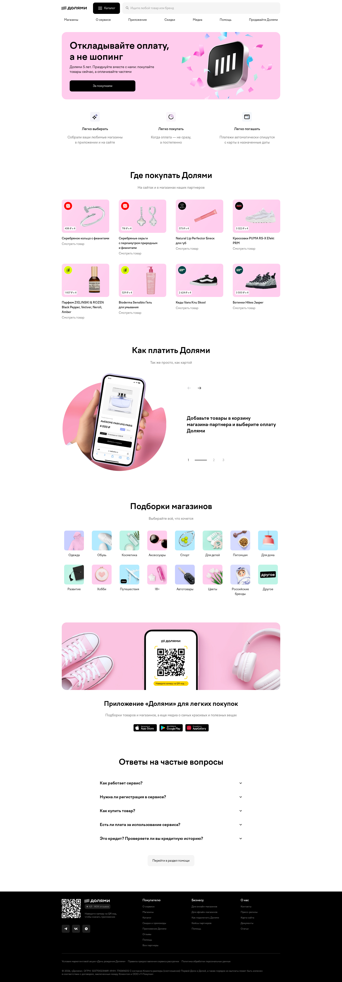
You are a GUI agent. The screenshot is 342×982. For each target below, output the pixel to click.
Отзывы (146, 934)
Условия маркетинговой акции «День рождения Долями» (93, 961)
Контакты (246, 906)
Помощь (225, 20)
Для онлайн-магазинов (204, 906)
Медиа (197, 20)
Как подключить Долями (205, 917)
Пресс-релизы (249, 912)
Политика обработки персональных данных (206, 961)
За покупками (102, 86)
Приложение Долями (154, 928)
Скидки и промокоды (154, 923)
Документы (247, 923)
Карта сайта (247, 917)
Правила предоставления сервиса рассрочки (153, 961)
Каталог (146, 917)
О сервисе (148, 906)
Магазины (71, 20)
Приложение (137, 20)
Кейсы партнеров (201, 923)
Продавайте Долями (263, 20)
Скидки (169, 20)
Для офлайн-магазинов (204, 912)
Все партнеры (150, 945)
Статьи (245, 928)
